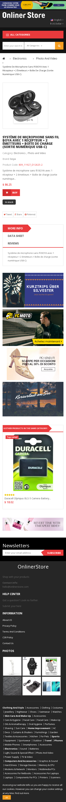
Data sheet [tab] (16, 236)
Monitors (32, 769)
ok (6, 797)
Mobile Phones (12, 745)
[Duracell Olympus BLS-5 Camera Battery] (33, 463)
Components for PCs (26, 777)
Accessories (33, 708)
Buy (14, 192)
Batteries (34, 749)
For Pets (45, 736)
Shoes (33, 712)
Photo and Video (37, 153)
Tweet (9, 214)
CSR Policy (8, 637)
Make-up (55, 720)
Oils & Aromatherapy (15, 724)
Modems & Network (15, 769)
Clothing (46, 708)
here (18, 606)
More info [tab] (15, 228)
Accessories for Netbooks (18, 773)
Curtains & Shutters (23, 732)
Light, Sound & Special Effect (19, 753)
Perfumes (50, 724)
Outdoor (37, 740)
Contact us (8, 643)
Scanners (55, 777)
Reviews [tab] (13, 243)
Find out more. (22, 793)
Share (19, 214)
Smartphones (30, 745)
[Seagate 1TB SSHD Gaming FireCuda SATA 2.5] (51, 666)
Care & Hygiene (13, 720)
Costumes (58, 708)
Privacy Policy (9, 625)
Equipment (10, 740)
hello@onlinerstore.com (16, 586)
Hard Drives (11, 765)
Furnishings (41, 732)
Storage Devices (28, 765)
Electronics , (20, 153)
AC (54, 728)
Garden (54, 732)
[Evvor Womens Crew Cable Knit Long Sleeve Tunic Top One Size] (12, 685)
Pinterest (30, 214)
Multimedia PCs (47, 769)
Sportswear (24, 740)
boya (13, 159)
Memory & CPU (46, 765)
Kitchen (34, 736)
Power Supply (12, 757)
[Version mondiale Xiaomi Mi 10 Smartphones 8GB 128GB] (51, 685)
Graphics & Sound (48, 761)
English (58, 19)
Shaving (9, 728)
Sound (23, 749)
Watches (57, 712)
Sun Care (20, 728)
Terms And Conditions (14, 631)
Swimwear (44, 712)
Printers (44, 777)
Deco (7, 732)
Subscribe (54, 552)
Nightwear (22, 712)
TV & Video (27, 757)
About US (7, 619)
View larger (24, 119)
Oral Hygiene (35, 724)
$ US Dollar (56, 23)
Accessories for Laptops (46, 773)
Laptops (9, 777)
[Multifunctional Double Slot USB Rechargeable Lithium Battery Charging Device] (32, 685)
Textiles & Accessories (16, 736)
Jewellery (9, 712)
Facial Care (29, 720)
